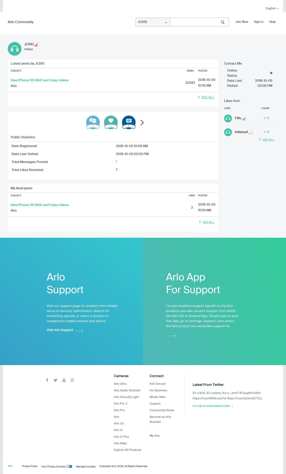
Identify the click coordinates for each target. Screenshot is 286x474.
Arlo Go (119, 423)
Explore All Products (127, 450)
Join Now (241, 21)
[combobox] (199, 22)
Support (155, 403)
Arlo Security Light (126, 397)
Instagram (72, 380)
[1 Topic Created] (129, 122)
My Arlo (8, 2)
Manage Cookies (86, 466)
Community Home (162, 410)
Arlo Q (118, 430)
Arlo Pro (119, 410)
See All (208, 97)
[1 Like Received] (111, 122)
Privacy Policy (30, 466)
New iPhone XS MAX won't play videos (40, 80)
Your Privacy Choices (53, 466)
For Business (158, 390)
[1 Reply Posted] (93, 122)
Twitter (55, 380)
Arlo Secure (158, 383)
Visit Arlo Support (60, 330)
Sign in (258, 21)
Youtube (63, 380)
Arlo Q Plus (121, 436)
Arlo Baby (120, 443)
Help (272, 21)
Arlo (14, 86)
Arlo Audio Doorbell (127, 390)
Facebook (47, 380)
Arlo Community (20, 22)
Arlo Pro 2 (120, 403)
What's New (157, 397)
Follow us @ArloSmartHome (211, 406)
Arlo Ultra (120, 383)
